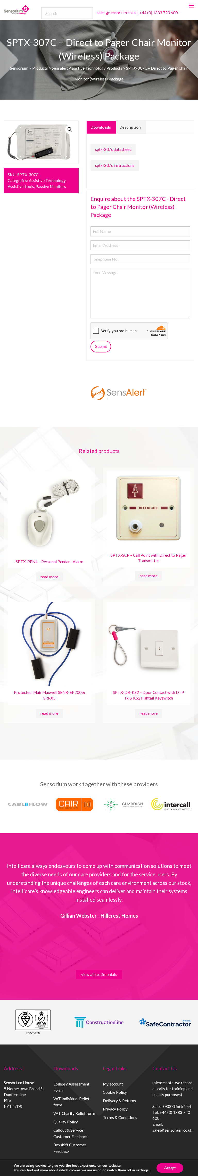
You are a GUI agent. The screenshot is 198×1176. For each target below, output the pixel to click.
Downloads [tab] (100, 127)
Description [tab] (130, 127)
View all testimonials (99, 974)
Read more (49, 576)
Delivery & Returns (119, 1100)
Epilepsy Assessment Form (71, 1087)
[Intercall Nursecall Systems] (171, 804)
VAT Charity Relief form (74, 1113)
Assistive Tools (21, 186)
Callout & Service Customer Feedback (70, 1133)
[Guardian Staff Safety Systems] (123, 804)
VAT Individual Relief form (71, 1101)
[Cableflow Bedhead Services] (27, 804)
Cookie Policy (115, 1092)
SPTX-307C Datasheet (113, 149)
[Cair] (75, 804)
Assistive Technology (47, 180)
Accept (170, 1167)
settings (142, 1170)
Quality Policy (65, 1122)
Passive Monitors (51, 186)
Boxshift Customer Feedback (69, 1148)
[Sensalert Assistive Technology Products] (118, 393)
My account (113, 1084)
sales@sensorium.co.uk (117, 12)
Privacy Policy (115, 1109)
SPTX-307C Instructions (114, 165)
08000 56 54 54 (177, 1106)
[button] (70, 129)
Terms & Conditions (120, 1117)
